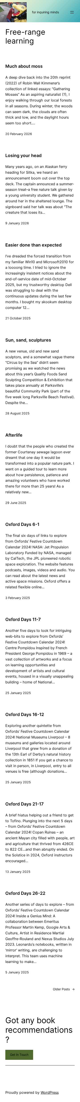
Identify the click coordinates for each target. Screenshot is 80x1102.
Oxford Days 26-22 (25, 893)
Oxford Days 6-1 (22, 524)
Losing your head (23, 155)
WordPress (50, 1092)
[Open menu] (72, 12)
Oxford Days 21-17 (24, 804)
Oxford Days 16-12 (24, 714)
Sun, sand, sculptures (28, 340)
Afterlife (13, 435)
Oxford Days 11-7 (23, 619)
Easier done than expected (33, 245)
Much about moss (24, 66)
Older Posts (64, 989)
